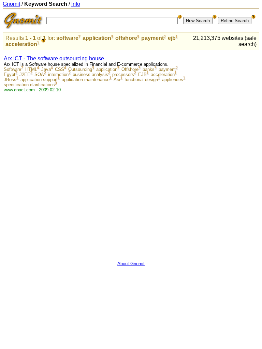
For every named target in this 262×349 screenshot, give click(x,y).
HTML (31, 69)
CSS (59, 69)
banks (149, 69)
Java (46, 69)
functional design (141, 79)
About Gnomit (131, 263)
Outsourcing (80, 69)
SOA (39, 74)
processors (123, 74)
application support (39, 79)
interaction (58, 74)
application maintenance (86, 79)
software (67, 38)
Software (12, 69)
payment (152, 38)
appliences (172, 79)
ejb (172, 38)
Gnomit (11, 4)
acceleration (21, 44)
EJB (142, 74)
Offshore (130, 69)
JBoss (10, 79)
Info (75, 4)
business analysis (90, 74)
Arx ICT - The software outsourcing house (54, 58)
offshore (126, 38)
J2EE (24, 74)
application (97, 38)
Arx (117, 79)
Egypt (9, 74)
